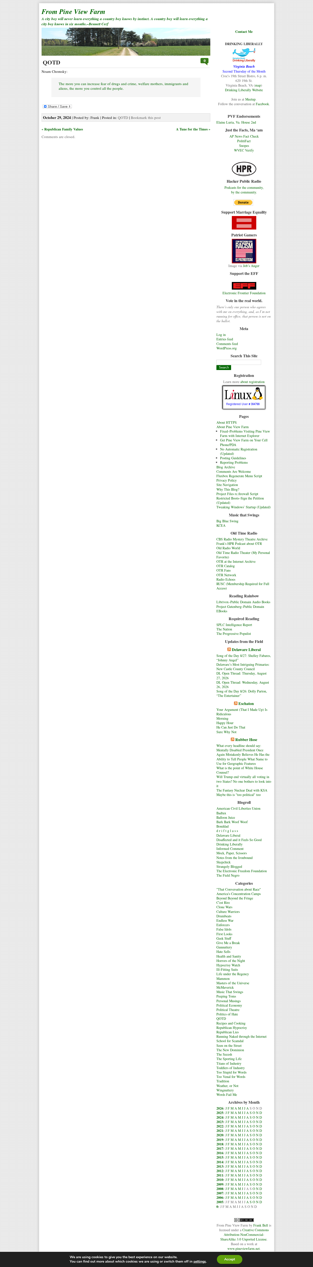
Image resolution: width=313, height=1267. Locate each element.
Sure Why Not (226, 731)
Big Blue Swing (227, 521)
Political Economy (229, 1005)
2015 (219, 1157)
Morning (222, 718)
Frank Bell (260, 1225)
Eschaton (246, 703)
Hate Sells (223, 951)
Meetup (250, 99)
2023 (219, 1121)
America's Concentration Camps (238, 893)
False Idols (223, 929)
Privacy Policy (226, 480)
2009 (219, 1184)
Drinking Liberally (229, 844)
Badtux (221, 813)
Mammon (223, 978)
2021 (219, 1130)
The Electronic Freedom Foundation (241, 871)
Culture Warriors (228, 911)
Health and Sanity (228, 956)
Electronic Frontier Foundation (244, 293)
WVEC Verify (244, 150)
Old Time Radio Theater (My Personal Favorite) (243, 554)
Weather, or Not (227, 1085)
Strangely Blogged (229, 866)
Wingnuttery (225, 1090)
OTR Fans (223, 570)
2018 (219, 1144)
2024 (219, 1117)
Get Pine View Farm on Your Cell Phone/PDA (244, 442)
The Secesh (224, 1054)
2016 (219, 1152)
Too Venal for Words (230, 1076)
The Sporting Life (229, 1058)
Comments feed (227, 343)
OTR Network (226, 575)
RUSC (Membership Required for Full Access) (242, 585)
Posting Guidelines (233, 458)
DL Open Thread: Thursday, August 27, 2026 (241, 675)
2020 (219, 1135)
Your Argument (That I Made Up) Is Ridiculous (241, 711)
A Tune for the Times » (193, 129)
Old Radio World (228, 548)
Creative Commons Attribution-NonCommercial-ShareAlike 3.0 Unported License (244, 1234)
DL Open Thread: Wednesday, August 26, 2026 (242, 684)
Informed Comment (230, 848)
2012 (219, 1170)
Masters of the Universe (232, 983)
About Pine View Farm (232, 426)
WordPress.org (226, 348)
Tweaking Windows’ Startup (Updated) (243, 507)
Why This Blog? (227, 489)
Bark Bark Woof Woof (232, 821)
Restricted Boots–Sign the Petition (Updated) (240, 500)
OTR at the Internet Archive (236, 561)
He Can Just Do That (230, 727)
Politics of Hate (227, 1014)
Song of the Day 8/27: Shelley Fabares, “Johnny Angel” (243, 657)
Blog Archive (225, 467)
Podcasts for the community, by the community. (244, 189)
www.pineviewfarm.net (243, 1248)
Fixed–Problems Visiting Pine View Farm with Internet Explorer (245, 433)
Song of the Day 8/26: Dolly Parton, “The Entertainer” (241, 693)
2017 (219, 1148)
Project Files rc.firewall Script (237, 493)
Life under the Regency (232, 974)
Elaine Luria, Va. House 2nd (236, 122)
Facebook (262, 104)
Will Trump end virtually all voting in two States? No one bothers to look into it (243, 781)
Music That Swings (229, 991)
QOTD (221, 1018)
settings (199, 1261)
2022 (219, 1126)
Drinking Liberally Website (244, 90)
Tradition (222, 1081)
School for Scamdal (230, 1040)
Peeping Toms (226, 996)
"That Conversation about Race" (238, 889)
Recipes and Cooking (231, 1023)
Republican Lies (227, 1032)
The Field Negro (227, 875)
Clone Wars (224, 907)
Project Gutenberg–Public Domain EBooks (240, 608)
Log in (221, 334)
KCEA (220, 525)
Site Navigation (227, 484)
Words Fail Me (226, 1094)
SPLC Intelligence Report (234, 624)
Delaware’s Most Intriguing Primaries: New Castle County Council (242, 666)
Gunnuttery (224, 947)
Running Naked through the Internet (241, 1036)
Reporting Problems (234, 462)
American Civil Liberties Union (238, 808)
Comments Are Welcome (233, 471)
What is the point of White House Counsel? (239, 770)
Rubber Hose (246, 739)
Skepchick (223, 862)
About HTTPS (226, 422)
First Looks (224, 934)
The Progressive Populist (233, 633)
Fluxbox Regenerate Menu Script (239, 476)
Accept (229, 1259)
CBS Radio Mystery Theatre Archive (242, 539)
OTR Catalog (225, 565)
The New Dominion (230, 1050)
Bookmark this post (146, 117)
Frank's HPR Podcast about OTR (239, 543)
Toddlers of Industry (230, 1067)
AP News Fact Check (244, 136)
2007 (219, 1193)
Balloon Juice (225, 817)
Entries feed (224, 339)
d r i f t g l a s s (227, 830)
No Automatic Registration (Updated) (238, 451)
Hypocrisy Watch (228, 965)
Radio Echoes (225, 579)
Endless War (225, 920)
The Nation (224, 629)
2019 (219, 1139)
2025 (219, 1112)
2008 (219, 1188)
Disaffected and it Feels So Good (239, 839)
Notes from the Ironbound (234, 857)
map (258, 85)
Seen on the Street (229, 1045)
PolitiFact (244, 141)
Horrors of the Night (230, 960)
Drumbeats (223, 916)
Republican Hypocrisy (231, 1027)
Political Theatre (227, 1009)
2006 (219, 1197)
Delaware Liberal (246, 649)
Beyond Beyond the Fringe (234, 898)
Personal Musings (228, 1000)
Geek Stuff (223, 938)
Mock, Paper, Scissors (231, 853)
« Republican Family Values (62, 129)
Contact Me (244, 31)
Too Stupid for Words (231, 1072)
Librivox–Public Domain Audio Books (243, 602)
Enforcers (223, 924)
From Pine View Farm (73, 11)
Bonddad (222, 826)
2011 (219, 1175)
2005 (219, 1201)
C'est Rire (223, 902)
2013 (219, 1166)
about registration (252, 381)
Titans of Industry (228, 1063)
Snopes (244, 145)
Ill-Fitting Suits (227, 969)
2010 (219, 1179)
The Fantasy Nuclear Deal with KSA (241, 790)
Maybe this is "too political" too (238, 794)
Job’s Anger (251, 265)
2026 (219, 1108)
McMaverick (225, 987)
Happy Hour (225, 722)
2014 (219, 1162)
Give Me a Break (228, 942)
